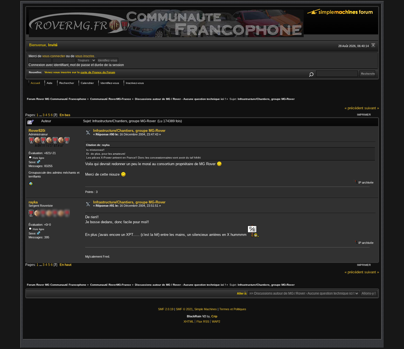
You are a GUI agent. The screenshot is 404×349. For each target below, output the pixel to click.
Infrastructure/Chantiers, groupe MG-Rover (129, 131)
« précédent (354, 108)
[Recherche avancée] (311, 73)
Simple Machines (205, 309)
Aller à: (242, 293)
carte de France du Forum (98, 72)
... (41, 115)
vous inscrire (84, 56)
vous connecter (53, 56)
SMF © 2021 (184, 309)
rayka (33, 202)
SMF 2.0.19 (165, 309)
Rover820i (37, 131)
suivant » (371, 108)
